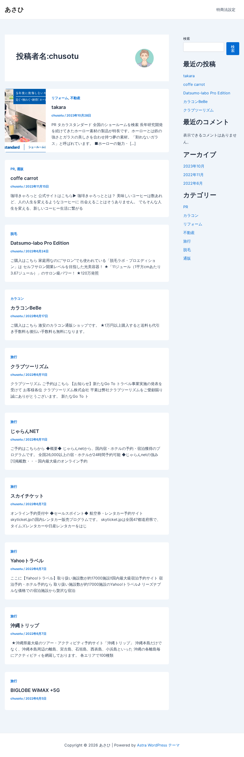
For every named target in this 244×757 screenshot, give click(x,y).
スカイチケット (27, 496)
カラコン (17, 298)
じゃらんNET (24, 431)
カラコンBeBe (25, 308)
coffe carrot (24, 178)
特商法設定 (225, 9)
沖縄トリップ (24, 625)
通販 (20, 169)
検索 (186, 38)
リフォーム (59, 98)
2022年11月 (193, 174)
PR (12, 169)
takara (58, 107)
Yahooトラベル (27, 561)
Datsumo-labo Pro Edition (39, 243)
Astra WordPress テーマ (158, 745)
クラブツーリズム (29, 366)
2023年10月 (193, 166)
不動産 (75, 98)
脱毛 (13, 234)
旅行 (13, 357)
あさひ (14, 9)
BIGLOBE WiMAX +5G (35, 690)
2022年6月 (193, 183)
